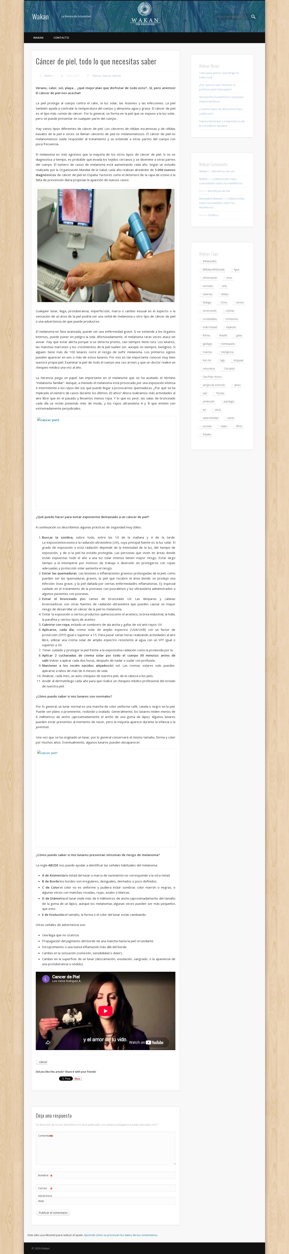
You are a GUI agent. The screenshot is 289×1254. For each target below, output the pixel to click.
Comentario (45, 1136)
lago (222, 360)
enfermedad (210, 327)
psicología (229, 401)
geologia (207, 344)
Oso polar (229, 368)
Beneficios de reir (223, 171)
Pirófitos (213, 215)
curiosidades (210, 319)
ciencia (240, 302)
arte (224, 286)
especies (231, 327)
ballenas (207, 294)
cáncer (43, 1062)
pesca (237, 385)
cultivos (230, 310)
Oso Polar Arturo (212, 377)
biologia (207, 302)
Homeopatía (228, 344)
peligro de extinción (214, 385)
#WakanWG (209, 261)
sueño (230, 418)
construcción (210, 310)
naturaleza (209, 368)
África (239, 426)
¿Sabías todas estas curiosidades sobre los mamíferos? (221, 203)
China (223, 302)
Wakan (40, 16)
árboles (207, 434)
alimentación (210, 278)
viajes (224, 426)
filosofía (223, 335)
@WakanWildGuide (214, 269)
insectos (207, 352)
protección (209, 401)
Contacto (61, 37)
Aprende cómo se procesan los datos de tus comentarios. (121, 1235)
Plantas (220, 393)
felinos (206, 335)
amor (229, 278)
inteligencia (227, 352)
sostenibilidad (210, 418)
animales (208, 286)
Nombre (45, 1176)
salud (218, 409)
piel (205, 393)
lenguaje (239, 360)
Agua (236, 269)
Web (41, 1201)
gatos (239, 335)
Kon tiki (207, 360)
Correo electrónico (45, 1192)
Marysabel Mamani (211, 198)
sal (204, 409)
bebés (224, 294)
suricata (207, 426)
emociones (232, 319)
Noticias (96, 75)
